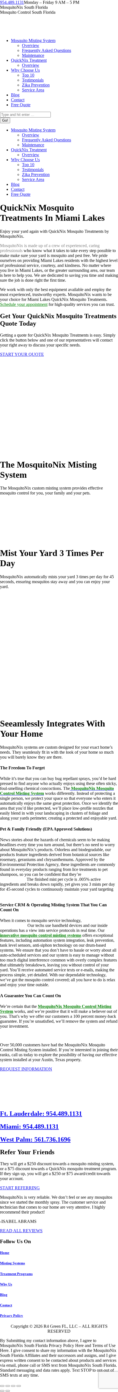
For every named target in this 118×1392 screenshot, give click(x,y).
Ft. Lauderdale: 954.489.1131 (41, 1113)
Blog (3, 1295)
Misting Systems (12, 1263)
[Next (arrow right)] (7, 1391)
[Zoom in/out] (18, 1386)
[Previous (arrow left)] (2, 1391)
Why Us (6, 1284)
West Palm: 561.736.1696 (35, 1139)
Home (4, 1253)
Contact (6, 1305)
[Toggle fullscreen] (13, 1386)
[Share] (7, 1386)
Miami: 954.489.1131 (29, 1126)
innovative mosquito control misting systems (40, 935)
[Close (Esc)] (2, 1386)
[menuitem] (33, 40)
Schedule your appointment (23, 304)
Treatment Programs (16, 1274)
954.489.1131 (12, 2)
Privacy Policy (11, 1315)
